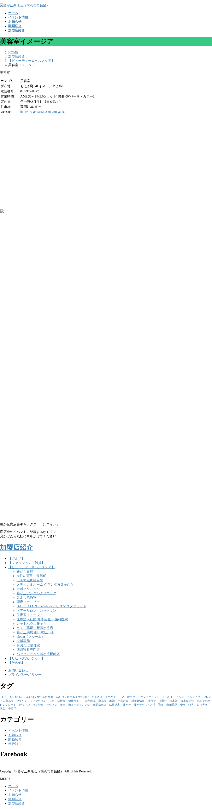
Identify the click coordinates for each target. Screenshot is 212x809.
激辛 (62, 704)
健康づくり (75, 700)
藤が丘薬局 (25, 571)
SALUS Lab (16, 696)
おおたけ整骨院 (28, 645)
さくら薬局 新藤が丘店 (35, 628)
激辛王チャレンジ (79, 704)
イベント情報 (18, 730)
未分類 (13, 743)
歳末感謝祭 (187, 700)
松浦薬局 (23, 641)
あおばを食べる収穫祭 (39, 696)
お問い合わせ (18, 670)
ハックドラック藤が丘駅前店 (38, 654)
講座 (161, 704)
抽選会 (163, 700)
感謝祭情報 (138, 700)
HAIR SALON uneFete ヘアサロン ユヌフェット (51, 606)
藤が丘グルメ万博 (144, 704)
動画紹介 (15, 739)
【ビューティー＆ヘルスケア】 (31, 567)
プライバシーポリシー (24, 674)
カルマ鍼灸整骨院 (30, 580)
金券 (183, 704)
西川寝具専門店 (28, 649)
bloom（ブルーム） (31, 636)
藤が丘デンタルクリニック (36, 593)
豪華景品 (171, 704)
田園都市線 (99, 704)
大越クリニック (28, 589)
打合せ (152, 700)
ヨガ (51, 700)
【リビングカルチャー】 (26, 658)
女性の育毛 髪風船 (31, 576)
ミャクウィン (38, 700)
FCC (4, 696)
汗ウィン (51, 704)
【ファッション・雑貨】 (26, 563)
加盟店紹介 (16, 547)
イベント (167, 696)
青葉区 (12, 708)
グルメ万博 (193, 696)
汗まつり (38, 704)
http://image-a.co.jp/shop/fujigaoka (42, 111)
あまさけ (97, 696)
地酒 (112, 700)
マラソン (21, 700)
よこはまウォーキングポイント (140, 696)
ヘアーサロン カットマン (36, 610)
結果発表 (114, 704)
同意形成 (90, 700)
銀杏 (191, 704)
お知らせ (15, 735)
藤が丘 (127, 704)
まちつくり (112, 696)
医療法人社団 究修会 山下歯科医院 (42, 619)
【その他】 (16, 662)
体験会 (61, 700)
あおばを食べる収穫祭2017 (72, 696)
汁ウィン (24, 704)
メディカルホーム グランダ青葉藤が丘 (45, 584)
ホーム (13, 786)
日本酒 (174, 700)
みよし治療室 (26, 597)
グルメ (180, 696)
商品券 (102, 700)
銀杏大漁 (202, 704)
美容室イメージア (30, 615)
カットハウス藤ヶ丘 (31, 623)
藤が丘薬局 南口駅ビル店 (35, 632)
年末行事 (123, 700)
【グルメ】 (16, 558)
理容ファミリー (28, 602)
